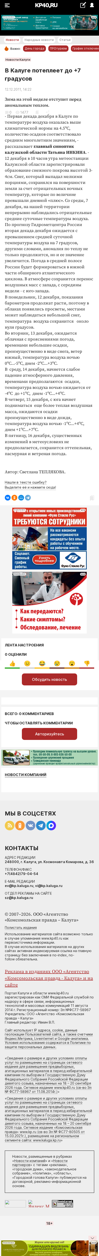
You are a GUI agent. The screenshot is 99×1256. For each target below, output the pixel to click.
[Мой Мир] (21, 498)
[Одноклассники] (14, 498)
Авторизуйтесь (49, 734)
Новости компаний (25, 774)
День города (34, 48)
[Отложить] (37, 112)
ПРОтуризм (58, 48)
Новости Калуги (18, 59)
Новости (12, 40)
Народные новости (39, 40)
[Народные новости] (83, 5)
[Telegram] (28, 498)
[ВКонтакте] (8, 498)
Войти (91, 5)
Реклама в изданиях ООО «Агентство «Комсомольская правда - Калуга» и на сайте (49, 978)
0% (12, 663)
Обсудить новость (49, 679)
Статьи (64, 40)
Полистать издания (21, 927)
